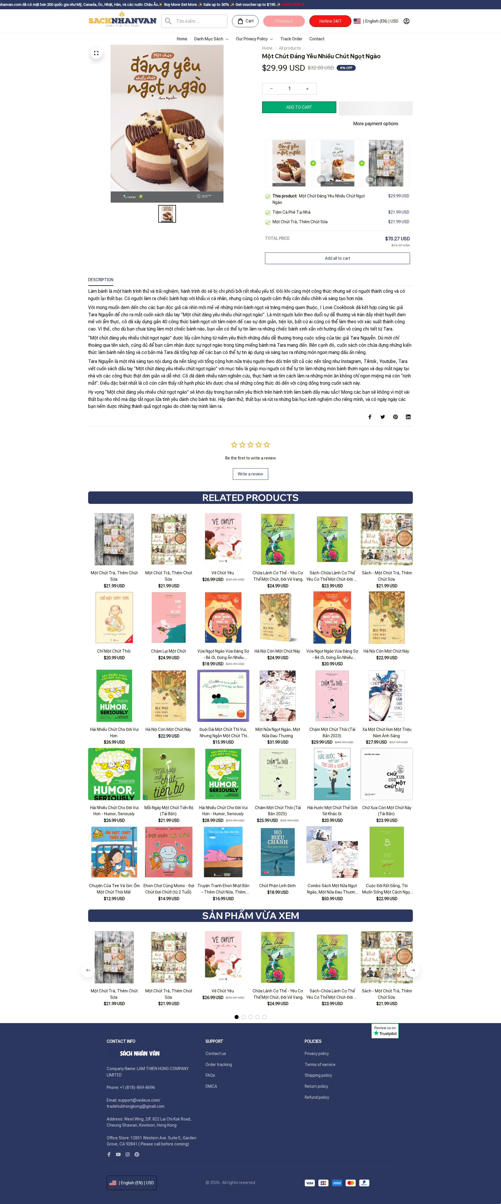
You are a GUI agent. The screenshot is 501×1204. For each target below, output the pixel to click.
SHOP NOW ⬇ (237, 4)
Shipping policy (318, 1075)
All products (290, 48)
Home (267, 48)
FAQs (210, 1075)
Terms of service (320, 1064)
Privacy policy (317, 1053)
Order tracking (219, 1064)
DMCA (211, 1086)
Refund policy (317, 1097)
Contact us (216, 1053)
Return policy (316, 1086)
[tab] (236, 1017)
